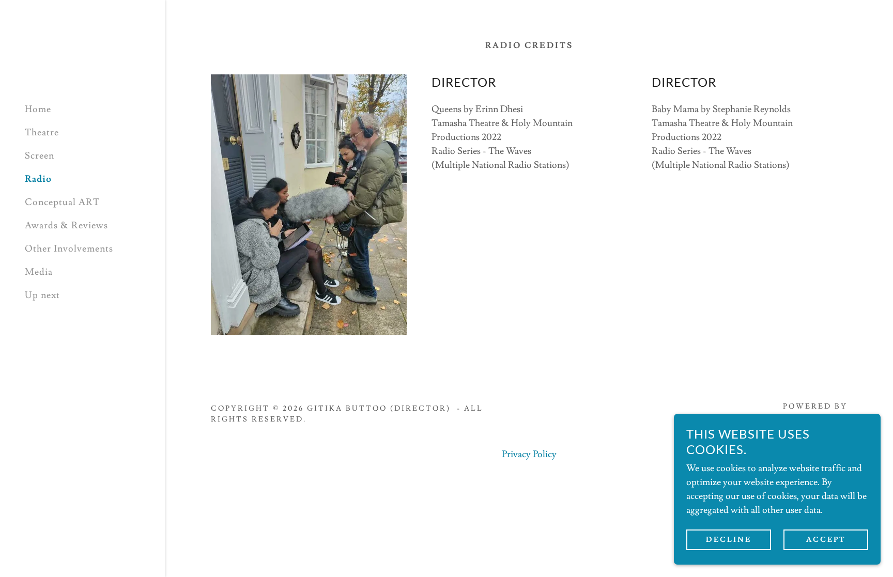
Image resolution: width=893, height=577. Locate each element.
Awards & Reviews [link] (66, 225)
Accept (826, 539)
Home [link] (38, 109)
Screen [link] (39, 156)
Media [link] (39, 272)
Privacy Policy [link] (529, 454)
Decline (728, 539)
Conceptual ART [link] (62, 202)
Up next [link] (42, 295)
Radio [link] (38, 179)
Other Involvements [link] (69, 249)
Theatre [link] (42, 132)
